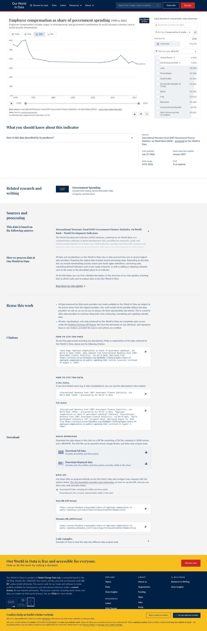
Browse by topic (40, 5)
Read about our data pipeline (69, 286)
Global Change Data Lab (49, 578)
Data (54, 5)
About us (142, 582)
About (88, 5)
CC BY (47, 115)
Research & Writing (180, 582)
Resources (74, 5)
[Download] (134, 114)
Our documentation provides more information (92, 482)
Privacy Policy (89, 625)
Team (140, 597)
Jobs (140, 602)
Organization (144, 587)
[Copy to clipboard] (142, 352)
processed (179, 141)
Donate (187, 5)
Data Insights (111, 592)
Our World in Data (19, 5)
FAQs (54, 594)
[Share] (140, 114)
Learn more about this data (110, 109)
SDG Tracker (111, 608)
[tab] (15, 34)
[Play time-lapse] (11, 103)
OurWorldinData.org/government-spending (26, 115)
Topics (108, 582)
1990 (18, 103)
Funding (142, 592)
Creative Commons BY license (82, 325)
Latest (63, 5)
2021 (145, 103)
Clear (194, 39)
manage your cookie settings (110, 625)
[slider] (25, 103)
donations (46, 619)
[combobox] (139, 5)
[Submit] (157, 5)
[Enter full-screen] (146, 114)
